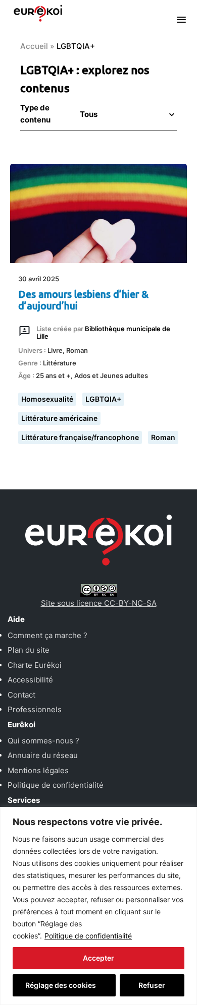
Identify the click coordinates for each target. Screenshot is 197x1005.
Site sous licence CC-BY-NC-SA (99, 603)
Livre (55, 350)
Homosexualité (47, 399)
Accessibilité (30, 679)
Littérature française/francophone (80, 437)
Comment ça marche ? (47, 635)
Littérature (59, 363)
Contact (21, 695)
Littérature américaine (59, 418)
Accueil (34, 46)
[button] (126, 114)
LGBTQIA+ (103, 399)
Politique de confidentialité (88, 935)
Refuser (151, 985)
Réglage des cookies (60, 985)
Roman (77, 350)
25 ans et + (53, 375)
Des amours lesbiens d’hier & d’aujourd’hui (83, 300)
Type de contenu (35, 113)
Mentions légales (38, 770)
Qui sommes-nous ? (43, 740)
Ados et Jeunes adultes (111, 375)
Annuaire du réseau (43, 755)
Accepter (98, 958)
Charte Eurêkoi (35, 665)
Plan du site (29, 650)
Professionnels (35, 709)
